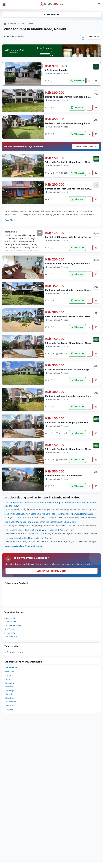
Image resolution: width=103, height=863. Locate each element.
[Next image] (40, 74)
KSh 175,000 (54, 233)
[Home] (5, 23)
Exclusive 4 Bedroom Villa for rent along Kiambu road (73, 369)
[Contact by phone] (89, 81)
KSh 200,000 (54, 184)
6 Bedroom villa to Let (57, 70)
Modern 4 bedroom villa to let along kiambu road (71, 290)
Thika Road (9, 705)
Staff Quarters (10, 636)
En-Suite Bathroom (12, 625)
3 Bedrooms (9, 618)
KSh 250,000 (54, 259)
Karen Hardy (10, 701)
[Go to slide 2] (52, 55)
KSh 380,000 (54, 312)
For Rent (13, 24)
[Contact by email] (96, 81)
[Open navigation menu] (4, 4)
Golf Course (9, 629)
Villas (22, 24)
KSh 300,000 (54, 92)
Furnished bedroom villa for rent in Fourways (69, 188)
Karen (7, 679)
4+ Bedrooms (10, 621)
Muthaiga (8, 686)
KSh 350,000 (54, 286)
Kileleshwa (9, 698)
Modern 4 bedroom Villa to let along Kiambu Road (72, 123)
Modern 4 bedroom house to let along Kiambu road (72, 396)
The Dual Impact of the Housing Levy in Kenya (27, 537)
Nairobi (30, 24)
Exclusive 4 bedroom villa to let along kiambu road (72, 96)
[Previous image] (6, 74)
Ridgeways (9, 690)
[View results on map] (83, 37)
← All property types (13, 652)
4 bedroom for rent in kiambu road (63, 475)
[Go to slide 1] (50, 55)
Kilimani (8, 694)
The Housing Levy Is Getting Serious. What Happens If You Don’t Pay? (39, 529)
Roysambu (9, 683)
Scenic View (9, 633)
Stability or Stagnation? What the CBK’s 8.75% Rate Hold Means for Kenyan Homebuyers (48, 513)
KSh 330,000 (54, 471)
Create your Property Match (51, 570)
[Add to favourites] (40, 66)
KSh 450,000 (54, 119)
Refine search (53, 14)
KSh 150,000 (54, 158)
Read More (10, 220)
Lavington (8, 675)
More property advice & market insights (23, 546)
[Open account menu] (99, 4)
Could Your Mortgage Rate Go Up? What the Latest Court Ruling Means (40, 521)
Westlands (9, 671)
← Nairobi (9, 709)
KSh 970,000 (54, 66)
